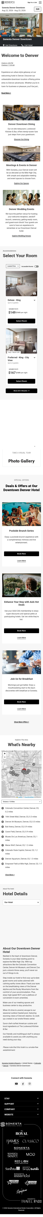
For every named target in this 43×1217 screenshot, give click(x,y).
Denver (5, 1066)
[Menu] (40, 2)
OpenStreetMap (29, 797)
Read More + (6, 93)
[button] (4, 753)
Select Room (21, 321)
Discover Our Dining (21, 139)
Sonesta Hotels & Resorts (11, 1063)
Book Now (21, 554)
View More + (10, 875)
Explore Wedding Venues (21, 236)
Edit (37, 9)
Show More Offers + (21, 722)
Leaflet (20, 797)
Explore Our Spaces (21, 183)
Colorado (37, 1063)
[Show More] (33, 300)
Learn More (21, 561)
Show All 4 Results (20, 391)
